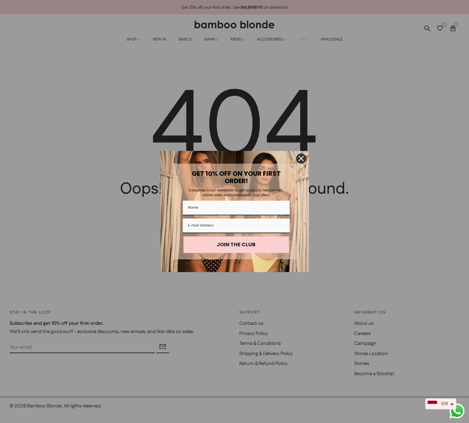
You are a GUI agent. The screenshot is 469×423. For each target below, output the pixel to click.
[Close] (301, 158)
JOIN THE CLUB (236, 244)
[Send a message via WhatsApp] (457, 411)
